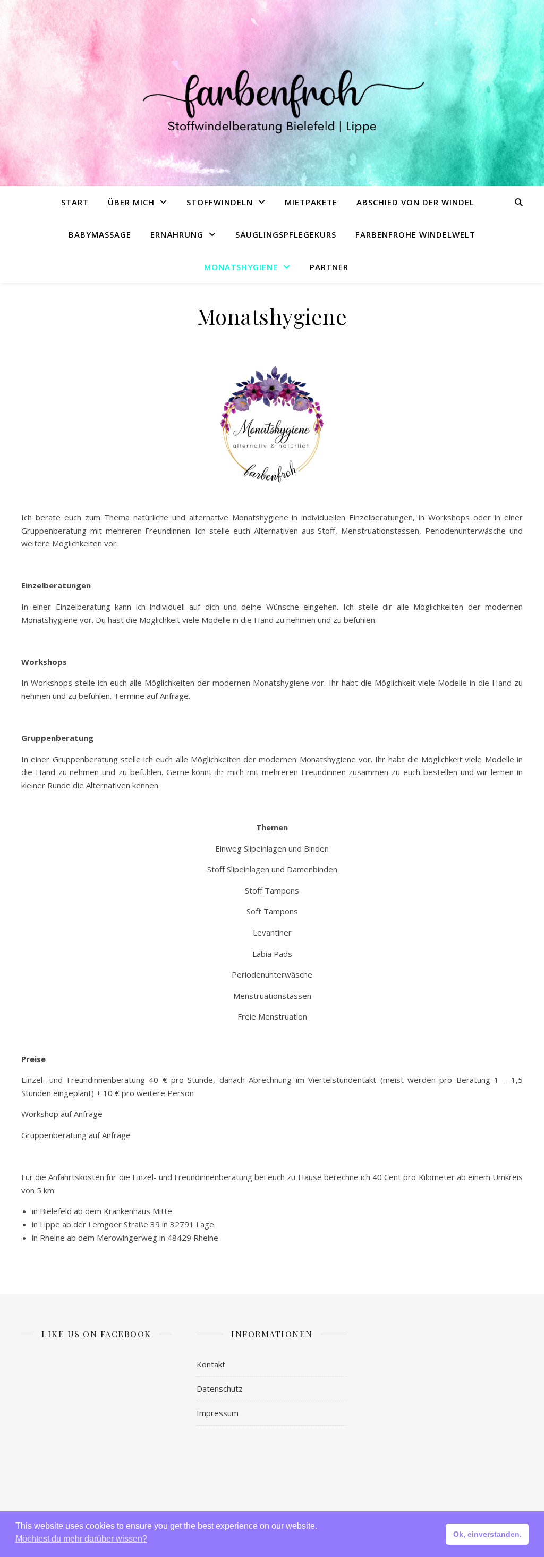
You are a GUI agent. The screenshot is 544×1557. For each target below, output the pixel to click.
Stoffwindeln (219, 202)
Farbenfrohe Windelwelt (415, 234)
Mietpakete (311, 202)
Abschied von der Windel (415, 202)
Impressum (218, 1413)
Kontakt (211, 1364)
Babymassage (100, 234)
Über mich (131, 202)
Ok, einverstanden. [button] (487, 1534)
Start (75, 202)
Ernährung (176, 234)
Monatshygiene (241, 267)
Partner (329, 267)
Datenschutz (220, 1388)
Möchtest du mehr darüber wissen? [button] (81, 1538)
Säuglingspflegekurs (285, 234)
